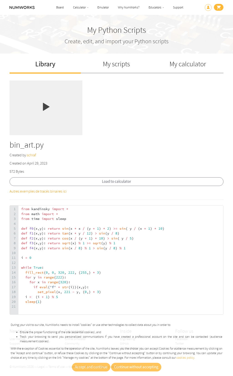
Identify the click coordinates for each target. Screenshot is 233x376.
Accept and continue (91, 367)
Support (178, 7)
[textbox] (120, 260)
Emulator (103, 7)
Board (60, 7)
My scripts (116, 64)
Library (45, 64)
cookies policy (185, 358)
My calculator (188, 64)
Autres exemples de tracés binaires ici (38, 191)
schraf (31, 155)
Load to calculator (116, 181)
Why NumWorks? (128, 7)
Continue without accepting (136, 367)
